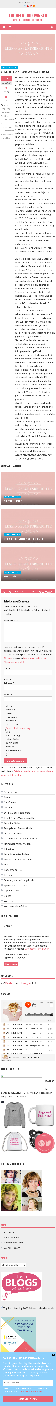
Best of (7, 797)
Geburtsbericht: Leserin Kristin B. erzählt (24, 538)
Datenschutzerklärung (30, 1391)
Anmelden (9, 1232)
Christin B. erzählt (13, 501)
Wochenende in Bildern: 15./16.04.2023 (42, 591)
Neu (6, 864)
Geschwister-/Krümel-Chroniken (21, 838)
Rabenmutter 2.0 (13, 869)
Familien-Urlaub (13, 823)
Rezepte (8, 875)
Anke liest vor (11, 791)
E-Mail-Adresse (9, 681)
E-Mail (8, 925)
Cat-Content (10, 802)
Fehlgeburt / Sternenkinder (18, 828)
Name (8, 668)
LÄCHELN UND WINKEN (28, 15)
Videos (7, 895)
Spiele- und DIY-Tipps (15, 885)
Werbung (9, 901)
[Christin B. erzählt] (28, 488)
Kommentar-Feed (13, 1242)
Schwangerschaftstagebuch (19, 880)
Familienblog (6, 116)
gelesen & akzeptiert (16, 957)
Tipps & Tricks (12, 890)
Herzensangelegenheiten (17, 843)
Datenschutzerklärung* (37, 948)
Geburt (4, 119)
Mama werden (7, 134)
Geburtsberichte (9, 67)
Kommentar (11, 620)
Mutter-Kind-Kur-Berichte (18, 859)
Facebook (10, 983)
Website (8, 694)
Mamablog (5, 138)
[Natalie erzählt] (28, 564)
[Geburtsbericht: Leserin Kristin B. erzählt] (28, 526)
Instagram (26, 983)
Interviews (9, 849)
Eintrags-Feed (11, 1237)
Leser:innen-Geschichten (17, 854)
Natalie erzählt (11, 576)
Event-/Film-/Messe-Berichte (19, 817)
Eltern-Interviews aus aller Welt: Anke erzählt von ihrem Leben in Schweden (13, 591)
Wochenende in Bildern (16, 906)
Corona (8, 807)
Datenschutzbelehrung (18, 728)
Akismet (8, 658)
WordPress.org (12, 1247)
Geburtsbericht (7, 130)
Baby (3, 108)
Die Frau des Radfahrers (17, 812)
